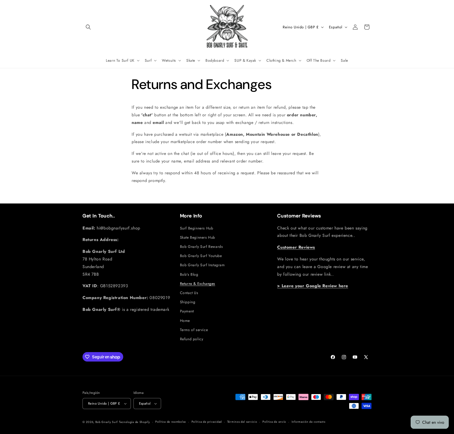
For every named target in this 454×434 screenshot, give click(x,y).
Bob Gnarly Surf (106, 422)
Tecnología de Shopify (134, 422)
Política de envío (274, 422)
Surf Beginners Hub (196, 228)
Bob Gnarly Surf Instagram (202, 265)
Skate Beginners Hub (197, 237)
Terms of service (194, 329)
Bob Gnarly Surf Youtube (201, 255)
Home (185, 320)
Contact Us (189, 292)
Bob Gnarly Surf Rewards (201, 246)
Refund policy (191, 339)
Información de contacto (309, 422)
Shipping (187, 302)
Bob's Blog (189, 274)
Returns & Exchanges (197, 283)
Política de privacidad (207, 422)
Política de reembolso (170, 422)
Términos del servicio (242, 422)
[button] (88, 27)
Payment (187, 311)
